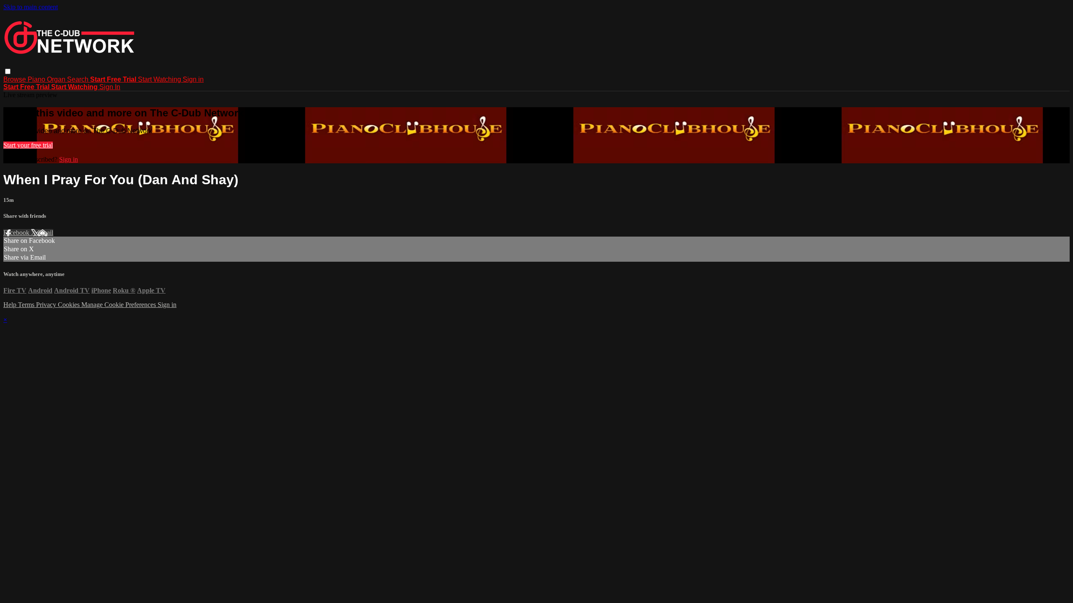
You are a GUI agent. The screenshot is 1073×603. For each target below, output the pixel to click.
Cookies (69, 304)
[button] (7, 71)
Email (45, 232)
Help (10, 304)
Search (78, 79)
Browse (15, 79)
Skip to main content (30, 6)
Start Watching (160, 79)
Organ (57, 79)
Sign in (193, 79)
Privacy (47, 304)
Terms (27, 304)
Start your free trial (28, 145)
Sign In (109, 86)
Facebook (17, 232)
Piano (37, 79)
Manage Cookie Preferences (119, 304)
